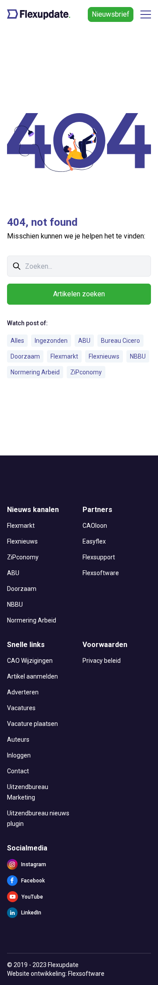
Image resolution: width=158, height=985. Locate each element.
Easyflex (94, 541)
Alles (17, 340)
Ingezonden (51, 340)
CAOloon (95, 525)
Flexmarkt (64, 356)
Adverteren (23, 692)
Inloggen (19, 755)
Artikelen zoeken (79, 294)
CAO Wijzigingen (30, 660)
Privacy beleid (102, 660)
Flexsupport (99, 557)
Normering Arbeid (35, 372)
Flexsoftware (101, 572)
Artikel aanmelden (32, 676)
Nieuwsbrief (110, 14)
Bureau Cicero (120, 340)
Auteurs (18, 739)
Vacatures (21, 707)
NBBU (138, 356)
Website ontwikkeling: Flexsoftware (55, 973)
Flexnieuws (104, 356)
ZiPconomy (86, 372)
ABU (84, 340)
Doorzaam (25, 356)
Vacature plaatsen (32, 723)
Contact (18, 771)
